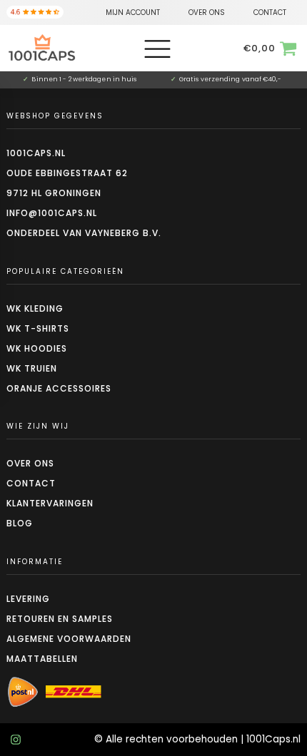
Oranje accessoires (58, 388)
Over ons (30, 463)
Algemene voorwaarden (68, 639)
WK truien (31, 368)
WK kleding (35, 308)
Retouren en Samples (59, 619)
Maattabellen (42, 659)
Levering (28, 599)
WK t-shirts (37, 328)
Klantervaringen (50, 503)
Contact (31, 483)
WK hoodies (36, 348)
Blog (19, 523)
